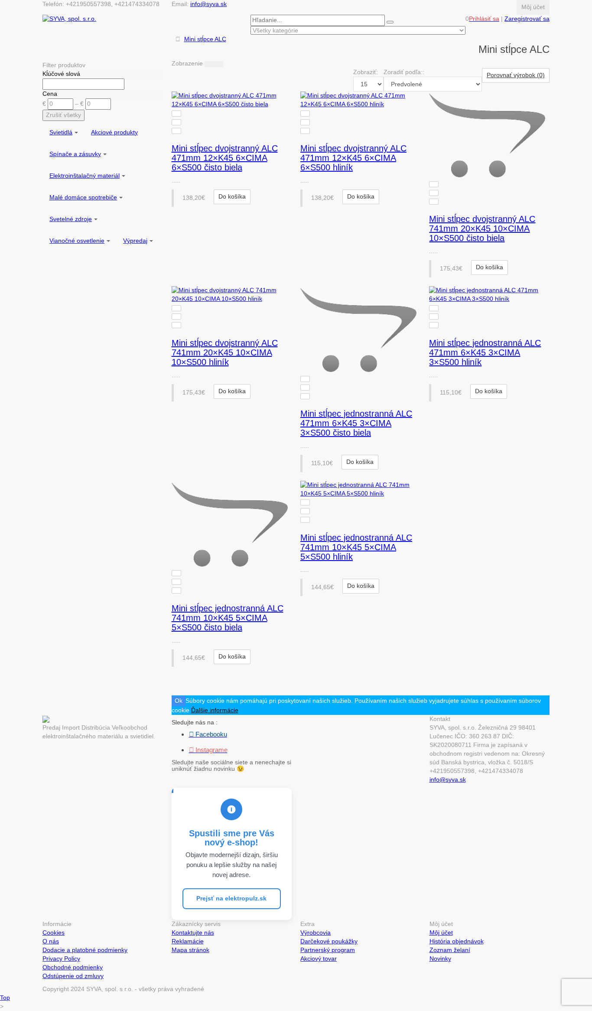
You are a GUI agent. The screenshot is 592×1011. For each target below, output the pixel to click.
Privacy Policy (61, 958)
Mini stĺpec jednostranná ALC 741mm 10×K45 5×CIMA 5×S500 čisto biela (227, 617)
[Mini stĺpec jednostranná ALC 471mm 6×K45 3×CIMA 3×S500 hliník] (489, 294)
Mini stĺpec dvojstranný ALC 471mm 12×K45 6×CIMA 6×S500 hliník (353, 157)
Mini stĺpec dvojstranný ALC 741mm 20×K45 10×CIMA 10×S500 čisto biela (482, 228)
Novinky (440, 958)
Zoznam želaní (449, 949)
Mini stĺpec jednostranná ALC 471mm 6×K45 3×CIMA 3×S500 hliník (485, 352)
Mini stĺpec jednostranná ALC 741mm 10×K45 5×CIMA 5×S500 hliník (356, 547)
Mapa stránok (190, 949)
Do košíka (232, 196)
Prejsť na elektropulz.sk (231, 898)
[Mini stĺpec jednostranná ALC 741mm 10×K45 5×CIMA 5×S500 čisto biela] (232, 525)
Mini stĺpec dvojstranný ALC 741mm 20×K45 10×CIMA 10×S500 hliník (225, 352)
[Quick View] (176, 131)
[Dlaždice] (218, 64)
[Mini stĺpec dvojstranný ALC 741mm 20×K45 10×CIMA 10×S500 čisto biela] (489, 135)
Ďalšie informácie (214, 710)
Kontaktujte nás (193, 932)
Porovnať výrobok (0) (516, 75)
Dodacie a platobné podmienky (84, 949)
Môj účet (441, 932)
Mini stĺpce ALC (205, 39)
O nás (50, 941)
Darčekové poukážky (329, 941)
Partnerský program (327, 949)
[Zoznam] (209, 64)
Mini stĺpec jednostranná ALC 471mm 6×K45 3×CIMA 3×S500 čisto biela (356, 423)
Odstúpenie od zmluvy (73, 975)
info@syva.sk (208, 3)
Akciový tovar (318, 958)
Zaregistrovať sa (527, 18)
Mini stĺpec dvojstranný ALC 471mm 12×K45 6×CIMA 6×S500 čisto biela (225, 157)
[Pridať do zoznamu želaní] (176, 122)
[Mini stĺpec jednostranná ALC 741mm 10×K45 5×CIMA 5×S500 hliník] (360, 489)
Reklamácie (188, 941)
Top (5, 997)
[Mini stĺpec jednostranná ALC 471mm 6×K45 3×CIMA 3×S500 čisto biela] (360, 330)
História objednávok (456, 941)
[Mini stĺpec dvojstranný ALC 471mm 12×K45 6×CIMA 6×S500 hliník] (360, 100)
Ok (178, 700)
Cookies (53, 932)
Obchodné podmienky (72, 967)
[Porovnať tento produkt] (176, 114)
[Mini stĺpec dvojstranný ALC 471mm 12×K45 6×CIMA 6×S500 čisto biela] (232, 100)
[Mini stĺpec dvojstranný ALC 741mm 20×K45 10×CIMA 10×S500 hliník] (232, 294)
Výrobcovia (315, 932)
